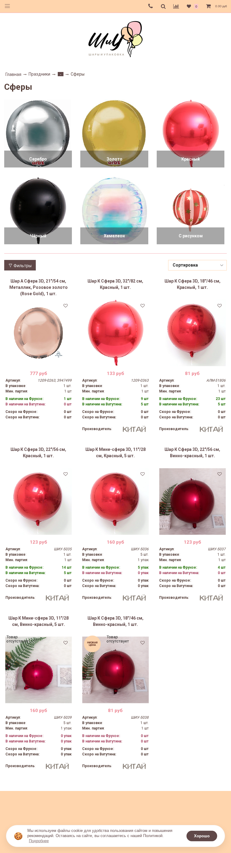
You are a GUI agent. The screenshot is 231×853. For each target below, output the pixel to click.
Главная (13, 74)
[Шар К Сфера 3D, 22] (38, 501)
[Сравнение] (176, 6)
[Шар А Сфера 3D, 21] (38, 333)
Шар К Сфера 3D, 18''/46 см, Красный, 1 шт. (192, 284)
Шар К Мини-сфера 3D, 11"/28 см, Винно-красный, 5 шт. (38, 621)
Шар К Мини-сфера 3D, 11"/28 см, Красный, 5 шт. (115, 452)
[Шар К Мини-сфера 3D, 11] (115, 501)
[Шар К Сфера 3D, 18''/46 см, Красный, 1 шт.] (192, 333)
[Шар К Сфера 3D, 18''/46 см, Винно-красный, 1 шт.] (115, 670)
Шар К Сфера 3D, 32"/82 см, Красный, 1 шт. (115, 284)
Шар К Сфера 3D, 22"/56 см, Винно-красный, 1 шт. (192, 452)
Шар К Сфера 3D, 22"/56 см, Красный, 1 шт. (38, 452)
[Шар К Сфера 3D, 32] (115, 333)
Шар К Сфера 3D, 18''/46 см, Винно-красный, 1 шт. (115, 621)
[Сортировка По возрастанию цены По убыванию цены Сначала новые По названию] (197, 265)
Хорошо (202, 836)
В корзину (38, 361)
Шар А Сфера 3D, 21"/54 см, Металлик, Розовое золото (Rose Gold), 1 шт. (38, 287)
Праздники (39, 74)
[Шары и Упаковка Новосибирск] (115, 38)
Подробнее (39, 841)
